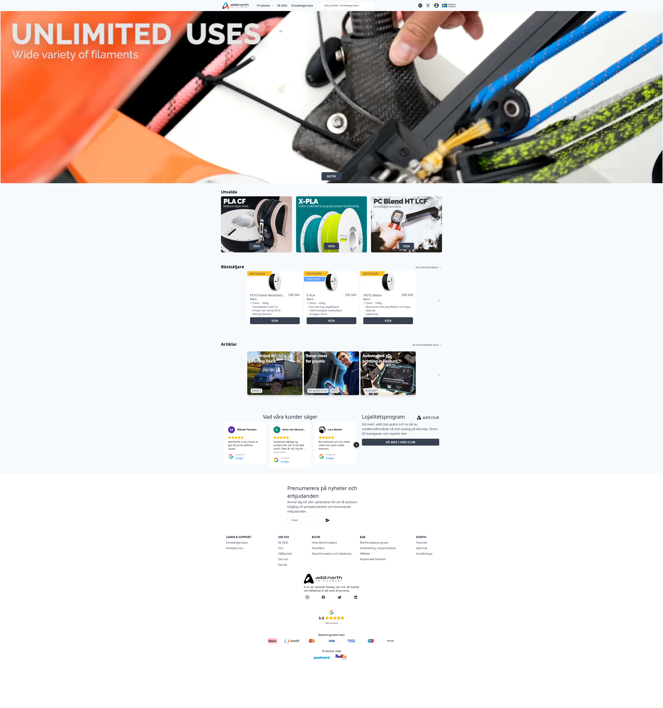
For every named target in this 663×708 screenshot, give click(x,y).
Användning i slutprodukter (378, 548)
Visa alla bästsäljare (427, 267)
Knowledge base (302, 5)
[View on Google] (231, 429)
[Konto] (436, 5)
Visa (256, 246)
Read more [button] (279, 452)
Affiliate (365, 553)
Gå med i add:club (401, 442)
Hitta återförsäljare (324, 542)
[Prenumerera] (327, 520)
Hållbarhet (285, 553)
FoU (280, 548)
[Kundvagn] (428, 5)
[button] (224, 445)
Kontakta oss (234, 548)
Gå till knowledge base (425, 344)
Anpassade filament (373, 559)
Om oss (283, 559)
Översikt (421, 542)
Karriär (282, 565)
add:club (421, 548)
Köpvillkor (318, 548)
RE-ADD (282, 5)
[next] (438, 300)
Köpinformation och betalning (331, 553)
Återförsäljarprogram (374, 542)
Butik (331, 176)
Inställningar (424, 553)
